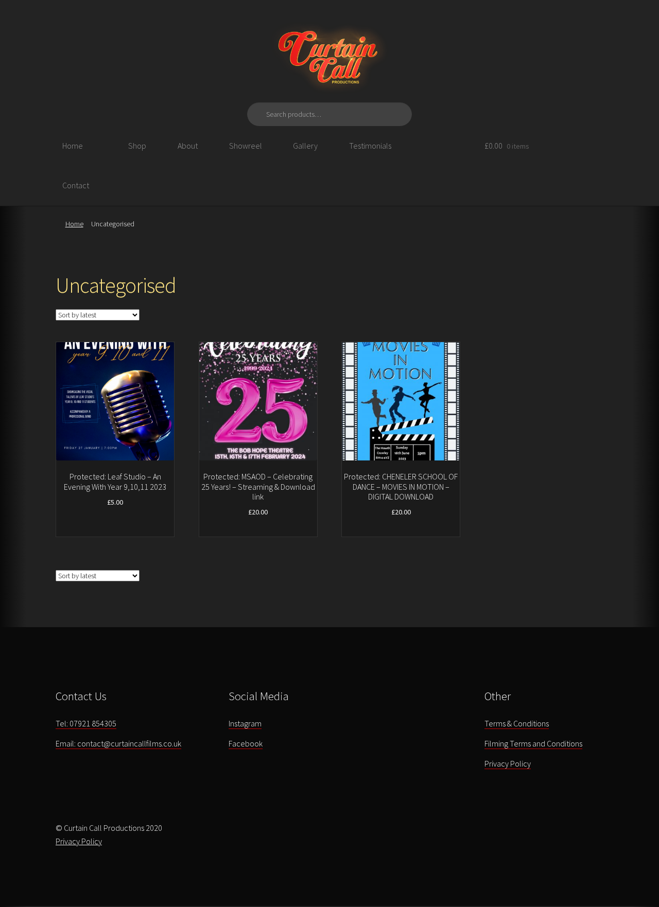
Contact (75, 185)
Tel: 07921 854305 (86, 723)
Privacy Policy (507, 763)
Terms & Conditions (516, 723)
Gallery (305, 145)
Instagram (245, 723)
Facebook (246, 743)
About (188, 145)
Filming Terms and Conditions (533, 743)
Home (72, 145)
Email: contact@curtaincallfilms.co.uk (118, 743)
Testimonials (370, 145)
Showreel (245, 145)
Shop (137, 145)
